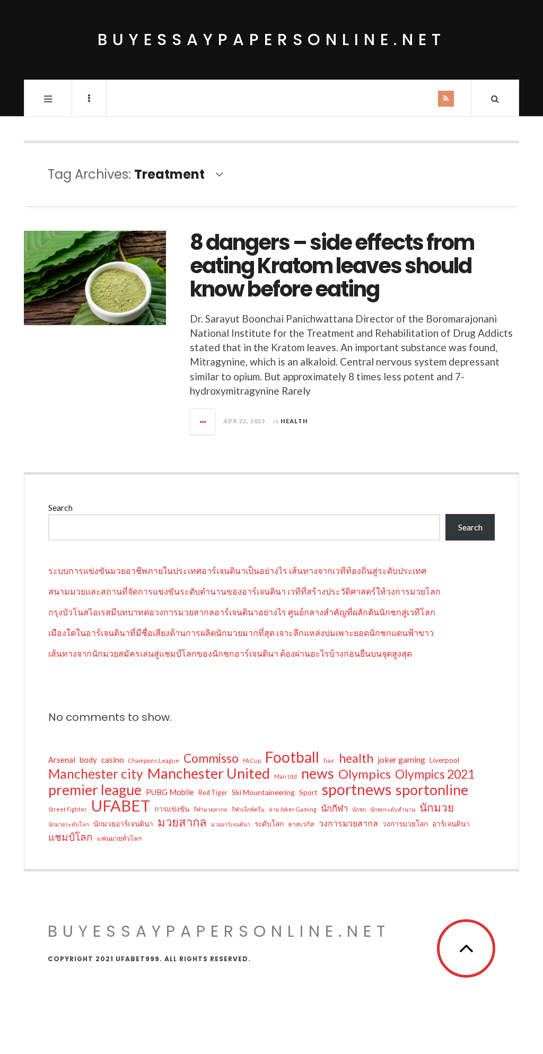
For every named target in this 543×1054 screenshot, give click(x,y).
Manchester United (208, 773)
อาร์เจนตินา (451, 823)
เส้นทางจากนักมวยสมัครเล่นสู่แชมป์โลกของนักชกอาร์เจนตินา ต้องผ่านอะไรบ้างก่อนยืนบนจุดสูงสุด (230, 653)
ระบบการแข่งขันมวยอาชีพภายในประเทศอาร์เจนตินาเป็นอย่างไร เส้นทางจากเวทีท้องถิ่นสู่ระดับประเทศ (237, 570)
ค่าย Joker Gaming (293, 809)
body (88, 759)
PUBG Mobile (170, 792)
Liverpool (444, 759)
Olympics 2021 (435, 774)
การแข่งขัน (171, 808)
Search (60, 507)
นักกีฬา (334, 808)
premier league (95, 789)
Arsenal (61, 759)
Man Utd (285, 776)
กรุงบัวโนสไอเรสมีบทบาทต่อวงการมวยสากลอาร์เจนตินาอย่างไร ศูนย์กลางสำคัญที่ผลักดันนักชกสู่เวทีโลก (241, 612)
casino (112, 759)
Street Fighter (67, 809)
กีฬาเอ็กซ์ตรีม (248, 809)
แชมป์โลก (70, 837)
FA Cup (252, 760)
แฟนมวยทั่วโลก (119, 838)
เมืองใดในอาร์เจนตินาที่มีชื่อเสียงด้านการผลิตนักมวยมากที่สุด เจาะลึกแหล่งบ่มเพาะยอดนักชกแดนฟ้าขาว (241, 633)
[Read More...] (203, 421)
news (317, 773)
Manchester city (95, 774)
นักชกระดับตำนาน (392, 809)
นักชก (359, 809)
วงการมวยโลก (405, 823)
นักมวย (436, 807)
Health (294, 420)
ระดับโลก (269, 823)
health (356, 758)
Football (292, 757)
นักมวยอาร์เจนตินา (123, 823)
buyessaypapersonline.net (272, 39)
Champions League (153, 760)
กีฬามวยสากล (210, 809)
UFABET (120, 805)
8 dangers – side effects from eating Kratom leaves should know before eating (332, 266)
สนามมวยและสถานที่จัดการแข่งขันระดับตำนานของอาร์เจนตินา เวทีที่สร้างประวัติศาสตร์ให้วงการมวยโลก (244, 591)
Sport (308, 792)
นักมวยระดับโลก (68, 824)
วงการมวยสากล (348, 823)
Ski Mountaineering (263, 792)
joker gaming (401, 759)
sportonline (432, 789)
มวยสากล (182, 822)
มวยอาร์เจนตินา (230, 824)
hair (329, 760)
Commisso (211, 758)
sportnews (356, 789)
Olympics (364, 774)
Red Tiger (212, 793)
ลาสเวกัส (301, 824)
